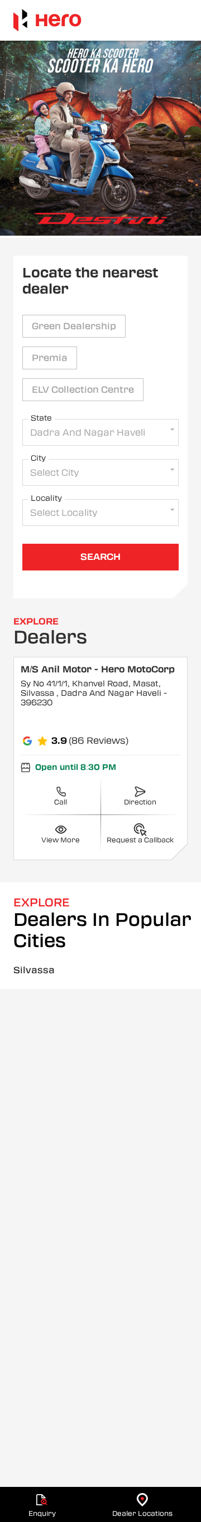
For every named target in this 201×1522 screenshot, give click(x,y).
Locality (46, 498)
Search (100, 557)
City (38, 457)
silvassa (34, 970)
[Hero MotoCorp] (47, 20)
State (41, 417)
